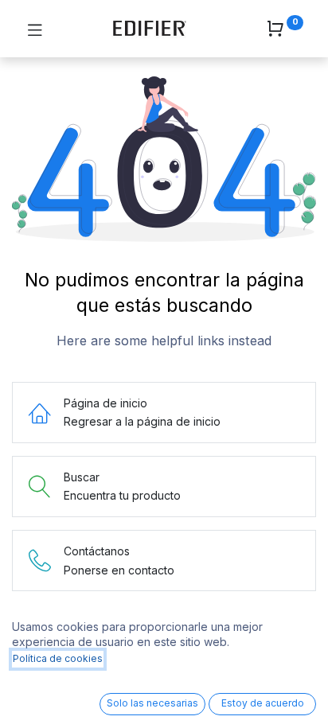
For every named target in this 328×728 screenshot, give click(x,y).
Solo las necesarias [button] (152, 703)
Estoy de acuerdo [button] (262, 703)
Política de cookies (58, 658)
